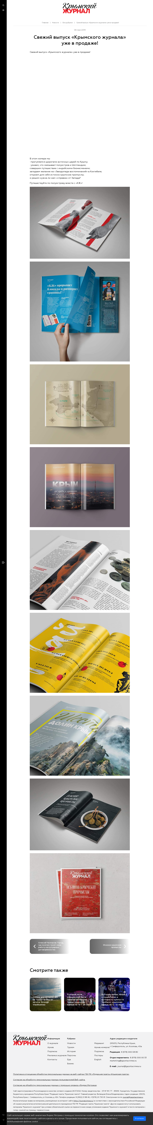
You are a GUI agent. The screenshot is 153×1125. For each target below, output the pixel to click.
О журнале (52, 1043)
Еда (69, 1060)
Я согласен (139, 1118)
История (71, 1052)
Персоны (71, 1056)
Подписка (52, 1052)
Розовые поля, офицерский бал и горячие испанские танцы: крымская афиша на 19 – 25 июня (79, 1000)
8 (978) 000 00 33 (138, 1058)
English (97, 1060)
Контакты (52, 1060)
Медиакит (99, 1043)
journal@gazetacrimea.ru (129, 1066)
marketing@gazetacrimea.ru (123, 1061)
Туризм (70, 1047)
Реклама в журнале (57, 1056)
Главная (45, 23)
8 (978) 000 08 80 (129, 1052)
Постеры (98, 1056)
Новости (55, 23)
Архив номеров (101, 1047)
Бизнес (70, 1064)
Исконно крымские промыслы (112, 946)
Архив (50, 1047)
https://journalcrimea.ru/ (83, 1101)
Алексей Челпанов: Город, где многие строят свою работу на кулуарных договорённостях (51, 946)
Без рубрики (68, 23)
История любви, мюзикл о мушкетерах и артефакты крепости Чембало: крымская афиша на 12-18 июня (114, 1000)
